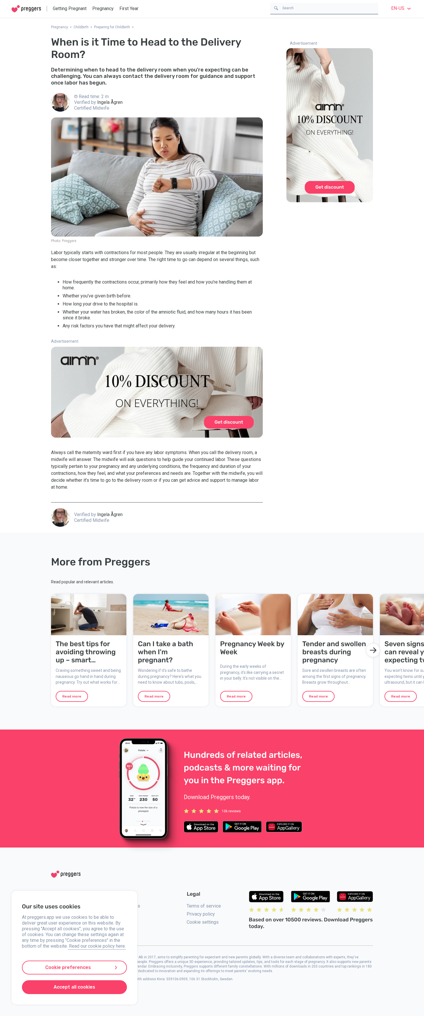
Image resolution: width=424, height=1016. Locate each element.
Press (125, 932)
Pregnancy (103, 8)
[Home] (26, 8)
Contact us (129, 906)
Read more (71, 696)
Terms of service (204, 906)
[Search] (276, 7)
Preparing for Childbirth (112, 27)
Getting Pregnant (70, 8)
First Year (128, 8)
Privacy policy (201, 914)
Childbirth (81, 27)
